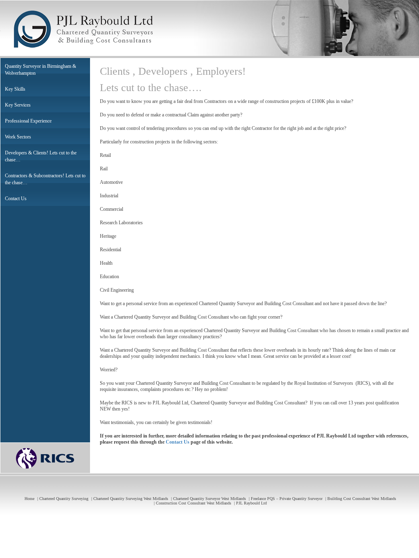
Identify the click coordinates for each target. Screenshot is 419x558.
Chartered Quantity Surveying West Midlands (130, 498)
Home (29, 498)
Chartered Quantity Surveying (63, 498)
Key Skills (15, 89)
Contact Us (16, 198)
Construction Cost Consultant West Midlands (193, 503)
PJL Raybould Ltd (251, 503)
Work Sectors (18, 137)
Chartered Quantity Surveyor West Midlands (209, 498)
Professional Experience (28, 121)
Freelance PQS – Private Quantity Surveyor (286, 498)
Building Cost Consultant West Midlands (361, 498)
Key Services (18, 105)
